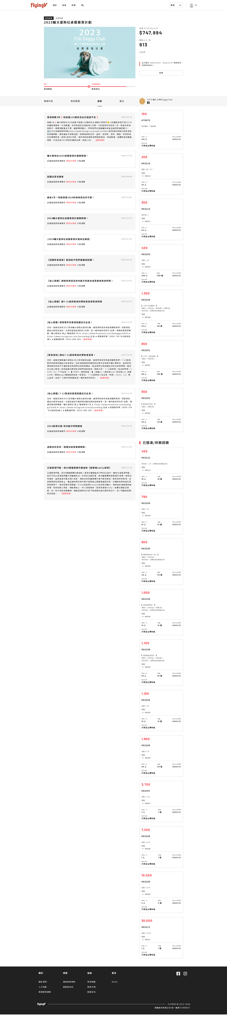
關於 (55, 5)
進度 (99, 101)
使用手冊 (91, 987)
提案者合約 (68, 987)
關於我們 (43, 981)
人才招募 (43, 987)
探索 (74, 5)
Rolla (115, 981)
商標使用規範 (45, 992)
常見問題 (75, 101)
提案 (64, 5)
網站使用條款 (69, 981)
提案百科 (91, 992)
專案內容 (48, 101)
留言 (122, 101)
